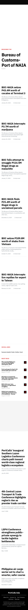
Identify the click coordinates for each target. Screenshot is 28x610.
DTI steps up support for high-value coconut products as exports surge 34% (10, 378)
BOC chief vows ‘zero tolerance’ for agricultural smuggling (9, 385)
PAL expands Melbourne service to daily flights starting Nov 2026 (8, 363)
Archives (11, 599)
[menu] (2, 2)
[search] (24, 2)
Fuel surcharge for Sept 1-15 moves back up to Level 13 (10, 369)
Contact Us (13, 597)
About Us (6, 597)
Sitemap (17, 599)
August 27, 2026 (6, 366)
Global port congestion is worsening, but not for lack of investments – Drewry (9, 393)
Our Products (21, 597)
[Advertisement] (14, 31)
